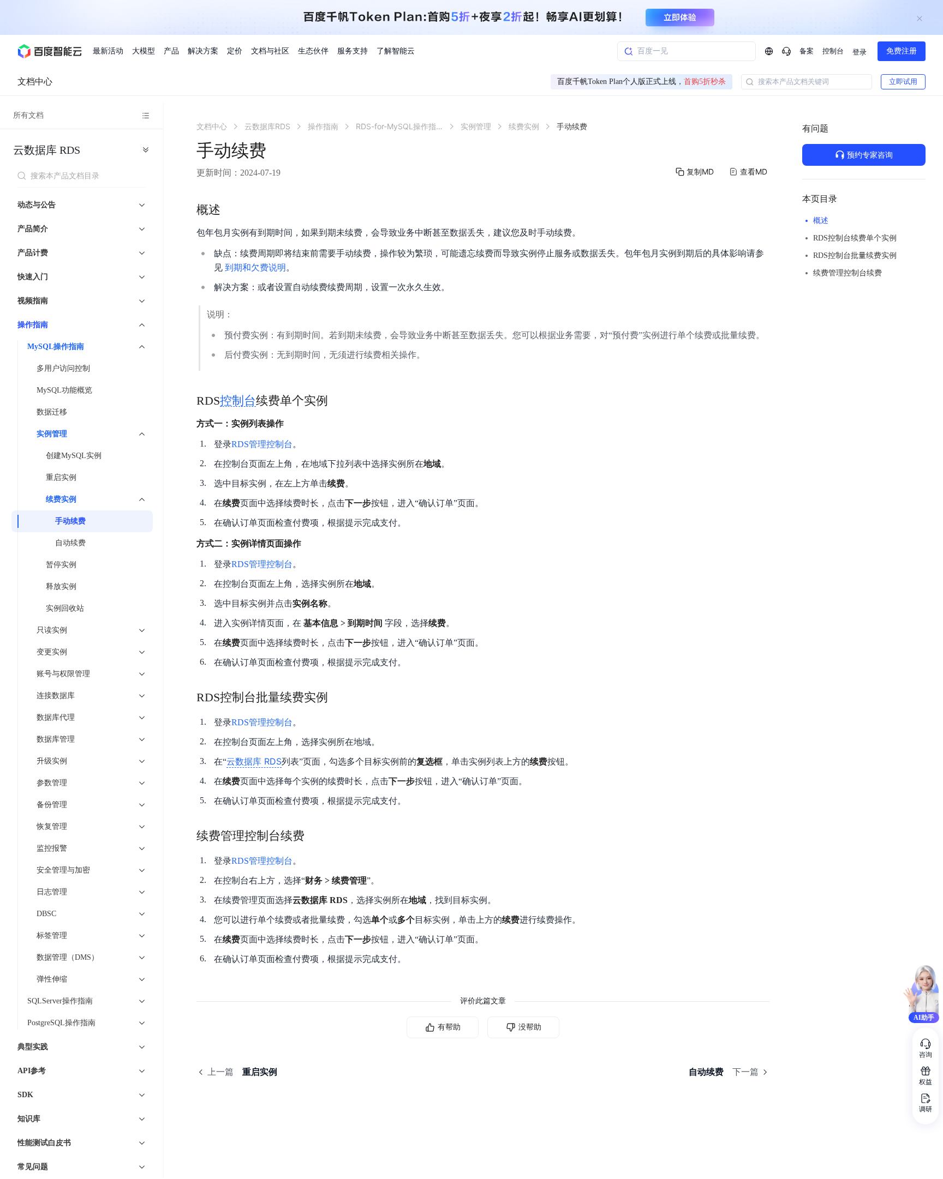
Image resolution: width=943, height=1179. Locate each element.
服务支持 (352, 51)
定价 (234, 51)
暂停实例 (61, 565)
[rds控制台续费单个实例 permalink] (338, 400)
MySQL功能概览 (64, 390)
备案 (806, 51)
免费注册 (901, 51)
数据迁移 (52, 412)
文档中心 (34, 81)
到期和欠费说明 (255, 267)
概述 (820, 220)
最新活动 (108, 51)
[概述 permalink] (231, 209)
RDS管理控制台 (262, 444)
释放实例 (61, 586)
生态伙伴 (313, 51)
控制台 (833, 51)
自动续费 (70, 543)
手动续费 (70, 521)
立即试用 (903, 81)
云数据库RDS (46, 150)
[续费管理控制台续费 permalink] (315, 836)
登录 (859, 52)
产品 (171, 51)
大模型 (143, 51)
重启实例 (61, 477)
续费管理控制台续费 (847, 273)
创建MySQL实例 (74, 456)
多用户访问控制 (63, 368)
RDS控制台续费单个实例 (855, 238)
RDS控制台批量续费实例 (855, 255)
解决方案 (203, 51)
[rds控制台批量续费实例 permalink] (338, 697)
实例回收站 (65, 608)
